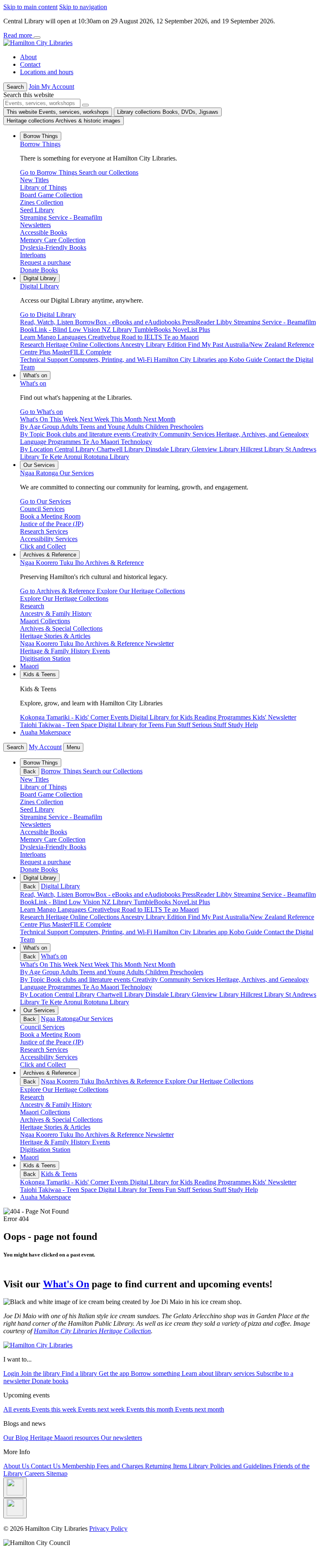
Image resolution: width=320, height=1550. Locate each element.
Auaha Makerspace (45, 732)
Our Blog (16, 1437)
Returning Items (167, 1466)
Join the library (41, 1373)
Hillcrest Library (262, 994)
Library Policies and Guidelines (231, 1466)
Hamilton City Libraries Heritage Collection (92, 1330)
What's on (33, 383)
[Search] (85, 105)
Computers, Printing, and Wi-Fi (112, 932)
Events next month (199, 1409)
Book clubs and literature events (89, 979)
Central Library (76, 994)
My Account (45, 746)
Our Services (57, 473)
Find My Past (206, 916)
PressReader (199, 894)
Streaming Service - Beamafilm (275, 894)
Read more (18, 35)
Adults (70, 972)
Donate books (50, 1380)
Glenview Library (216, 994)
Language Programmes (51, 987)
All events (17, 1409)
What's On (66, 1284)
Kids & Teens (59, 1173)
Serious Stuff (210, 1189)
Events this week (55, 1409)
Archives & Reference (82, 562)
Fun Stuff (178, 1189)
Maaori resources (77, 1437)
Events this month (150, 1409)
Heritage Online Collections (83, 916)
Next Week (95, 964)
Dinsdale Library (168, 994)
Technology (136, 987)
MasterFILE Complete (81, 924)
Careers (35, 1473)
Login (12, 1373)
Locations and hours (46, 71)
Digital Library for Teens (131, 1189)
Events (120, 1182)
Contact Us (46, 1466)
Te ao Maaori (181, 909)
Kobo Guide (246, 932)
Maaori (29, 666)
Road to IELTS (143, 909)
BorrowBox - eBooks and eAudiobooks (128, 894)
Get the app (115, 1373)
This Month (127, 964)
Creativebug (105, 909)
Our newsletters (121, 1437)
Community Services (188, 979)
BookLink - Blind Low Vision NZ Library (77, 901)
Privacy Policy (108, 1528)
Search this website (28, 94)
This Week (65, 964)
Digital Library (39, 286)
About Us (17, 1466)
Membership (79, 1466)
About (28, 56)
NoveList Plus (191, 901)
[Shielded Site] (15, 1487)
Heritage (42, 1437)
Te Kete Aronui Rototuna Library (85, 1002)
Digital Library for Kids (162, 1182)
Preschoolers (186, 972)
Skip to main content (30, 6)
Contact (30, 64)
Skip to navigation (83, 6)
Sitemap (57, 1473)
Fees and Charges (121, 1466)
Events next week (102, 1409)
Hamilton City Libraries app (191, 932)
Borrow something (156, 1373)
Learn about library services (219, 1373)
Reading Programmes (223, 1182)
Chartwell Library (121, 994)
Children (157, 972)
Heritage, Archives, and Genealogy (262, 979)
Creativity (146, 979)
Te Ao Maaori (101, 987)
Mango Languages (62, 909)
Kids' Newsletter (274, 1182)
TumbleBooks (153, 901)
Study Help (243, 1189)
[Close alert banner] (37, 37)
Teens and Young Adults (112, 972)
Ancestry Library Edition (154, 916)
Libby (225, 894)
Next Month (159, 964)
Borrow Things (40, 144)
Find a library (80, 1373)
